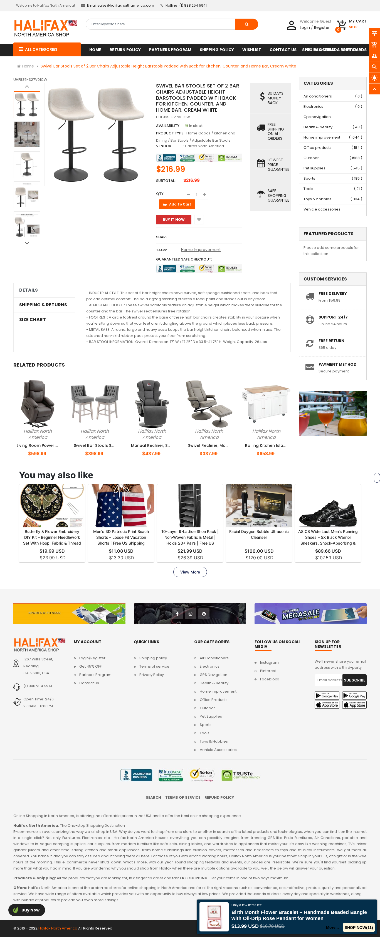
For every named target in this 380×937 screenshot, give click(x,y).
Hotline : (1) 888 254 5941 (186, 5)
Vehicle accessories (321, 209)
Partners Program (95, 674)
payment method (338, 364)
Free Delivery (333, 293)
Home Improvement (201, 249)
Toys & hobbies (317, 199)
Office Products (214, 699)
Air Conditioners (214, 658)
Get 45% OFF (90, 666)
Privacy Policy (151, 674)
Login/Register (92, 658)
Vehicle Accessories (218, 749)
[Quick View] (47, 430)
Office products (317, 147)
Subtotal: (166, 180)
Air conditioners (317, 96)
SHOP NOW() (359, 927)
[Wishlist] (199, 219)
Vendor (163, 146)
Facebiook (269, 679)
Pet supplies (314, 168)
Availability (167, 125)
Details (28, 290)
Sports (309, 178)
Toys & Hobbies (214, 741)
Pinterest (268, 670)
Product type (169, 133)
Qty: (160, 193)
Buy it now (174, 219)
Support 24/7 (333, 317)
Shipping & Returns (43, 305)
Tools (308, 188)
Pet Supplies (211, 716)
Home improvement (321, 137)
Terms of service (154, 666)
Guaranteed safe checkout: (184, 259)
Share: (162, 237)
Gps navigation (317, 116)
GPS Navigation (213, 674)
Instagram (269, 662)
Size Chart (32, 320)
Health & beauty (317, 127)
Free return (331, 341)
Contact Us (89, 683)
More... (332, 927)
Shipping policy (153, 658)
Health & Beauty (214, 683)
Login (305, 27)
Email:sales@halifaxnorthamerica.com (120, 5)
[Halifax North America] (39, 645)
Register (322, 27)
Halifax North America (204, 146)
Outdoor (311, 158)
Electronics (313, 106)
